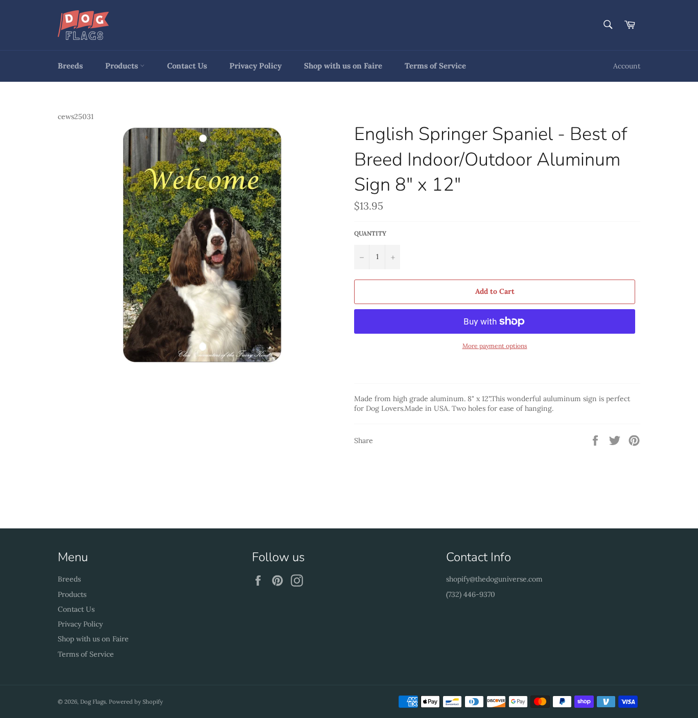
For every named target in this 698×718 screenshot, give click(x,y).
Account (626, 66)
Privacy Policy (255, 66)
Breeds (70, 66)
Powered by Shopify (136, 701)
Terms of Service (435, 66)
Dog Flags (93, 701)
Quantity (370, 233)
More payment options (494, 346)
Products (122, 66)
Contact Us (187, 66)
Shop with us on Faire (343, 66)
